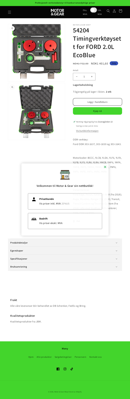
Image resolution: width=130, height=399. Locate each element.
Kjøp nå (97, 110)
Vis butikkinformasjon (87, 130)
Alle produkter (44, 356)
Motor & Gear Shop (61, 392)
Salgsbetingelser (63, 356)
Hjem (31, 356)
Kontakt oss (95, 356)
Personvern (80, 356)
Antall (75, 70)
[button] (9, 12)
